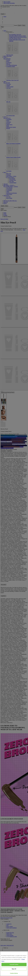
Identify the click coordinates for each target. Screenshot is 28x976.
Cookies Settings (14, 973)
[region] (14, 963)
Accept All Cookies (14, 964)
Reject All (14, 968)
